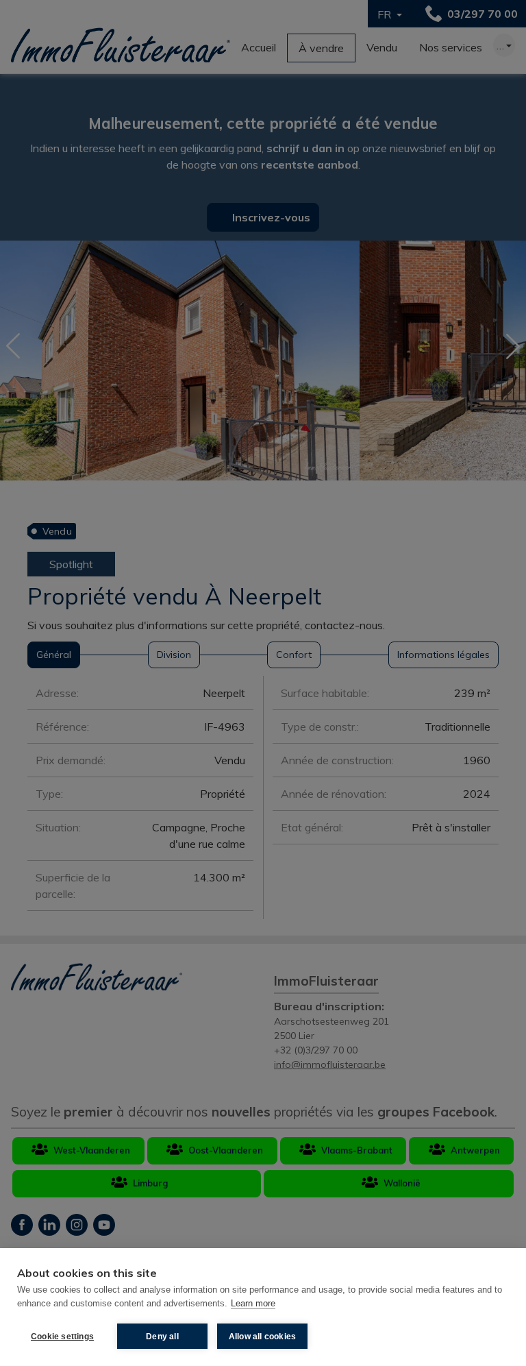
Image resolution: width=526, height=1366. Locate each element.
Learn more (253, 1303)
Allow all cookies (262, 1336)
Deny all (162, 1336)
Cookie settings (62, 1336)
